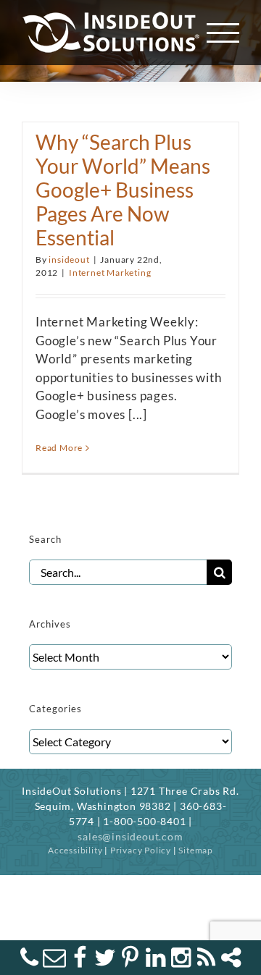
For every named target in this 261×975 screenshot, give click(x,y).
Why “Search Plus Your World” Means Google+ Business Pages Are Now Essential (123, 190)
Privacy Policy (140, 850)
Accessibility (75, 850)
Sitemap (195, 850)
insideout (69, 259)
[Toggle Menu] (223, 33)
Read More (59, 447)
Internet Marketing (110, 272)
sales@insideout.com (130, 836)
